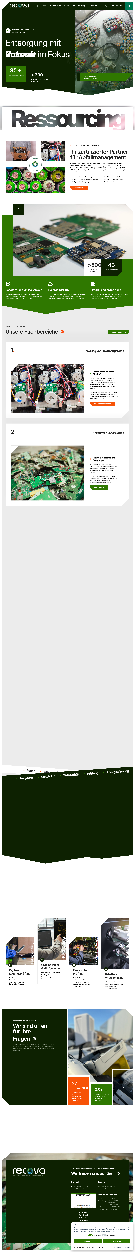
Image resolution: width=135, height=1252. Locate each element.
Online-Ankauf (69, 6)
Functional (111, 1235)
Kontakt (94, 6)
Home (44, 6)
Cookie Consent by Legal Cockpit (121, 1247)
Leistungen (82, 6)
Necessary (97, 1235)
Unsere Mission (55, 6)
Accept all (117, 1241)
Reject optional (88, 1241)
